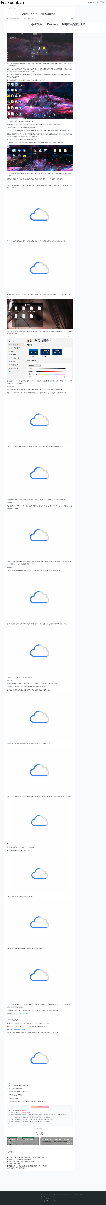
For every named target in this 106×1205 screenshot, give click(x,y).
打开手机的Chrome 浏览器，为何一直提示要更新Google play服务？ (27, 1147)
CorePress (44, 1196)
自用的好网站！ (92, 2)
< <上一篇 (10, 1124)
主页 (8, 8)
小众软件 (13, 8)
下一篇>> (69, 1124)
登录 (103, 2)
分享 (37, 1116)
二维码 (41, 1116)
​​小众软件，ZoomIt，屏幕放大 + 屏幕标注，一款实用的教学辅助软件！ (27, 1138)
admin (10, 18)
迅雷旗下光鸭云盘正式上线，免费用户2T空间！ (21, 1143)
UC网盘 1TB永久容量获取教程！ (17, 1149)
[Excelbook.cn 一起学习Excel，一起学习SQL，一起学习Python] (12, 2)
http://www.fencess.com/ (21, 994)
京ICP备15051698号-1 (50, 1201)
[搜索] (98, 2)
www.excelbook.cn (19, 1010)
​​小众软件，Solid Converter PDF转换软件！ (20, 1141)
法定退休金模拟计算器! (14, 1145)
